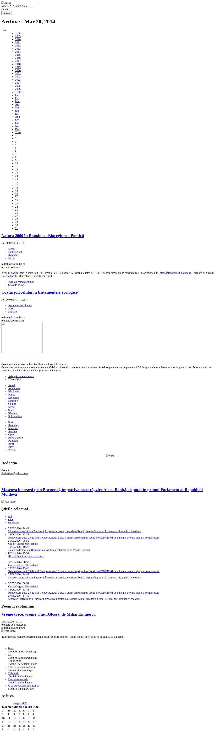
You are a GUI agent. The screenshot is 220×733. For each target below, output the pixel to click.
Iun (17, 110)
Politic (11, 394)
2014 (18, 51)
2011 (17, 42)
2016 (18, 57)
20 (16, 194)
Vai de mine (14, 660)
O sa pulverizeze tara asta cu (23, 685)
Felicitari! (13, 673)
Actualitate (14, 388)
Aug (17, 116)
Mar (17, 101)
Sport (11, 410)
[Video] (110, 455)
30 (20, 710)
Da (10, 654)
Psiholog (13, 440)
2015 (18, 54)
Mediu (11, 248)
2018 (18, 64)
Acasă (11, 385)
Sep (17, 119)
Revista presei (15, 437)
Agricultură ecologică (20, 305)
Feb (17, 98)
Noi (17, 126)
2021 (18, 73)
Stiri (10, 308)
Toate (18, 33)
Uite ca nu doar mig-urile (21, 667)
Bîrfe (11, 446)
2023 (18, 79)
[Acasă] (6, 2)
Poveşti (12, 450)
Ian (17, 95)
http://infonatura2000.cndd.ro (175, 272)
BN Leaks (13, 391)
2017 (18, 61)
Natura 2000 (15, 251)
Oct (17, 123)
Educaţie (13, 400)
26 (16, 212)
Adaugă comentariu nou (21, 281)
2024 (18, 82)
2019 (18, 67)
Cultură (12, 403)
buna (11, 648)
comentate (13, 522)
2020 (18, 70)
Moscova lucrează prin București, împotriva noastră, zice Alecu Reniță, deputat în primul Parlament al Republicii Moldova (74, 531)
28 (16, 219)
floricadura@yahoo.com (14, 473)
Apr (17, 104)
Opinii (11, 434)
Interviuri (13, 428)
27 (20, 725)
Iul (16, 113)
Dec (17, 129)
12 (16, 169)
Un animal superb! (18, 679)
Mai (17, 107)
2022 (18, 76)
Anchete (12, 431)
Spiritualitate (15, 416)
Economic (13, 397)
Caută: (5, 9)
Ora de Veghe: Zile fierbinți (23, 543)
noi (10, 516)
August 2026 (20, 703)
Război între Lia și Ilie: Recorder (26, 556)
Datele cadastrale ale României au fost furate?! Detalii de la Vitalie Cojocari (49, 550)
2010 (18, 39)
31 (16, 228)
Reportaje (13, 255)
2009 (18, 36)
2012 (18, 45)
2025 (18, 85)
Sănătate (12, 311)
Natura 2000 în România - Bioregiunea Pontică (42, 235)
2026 (18, 88)
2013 (18, 48)
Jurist (11, 443)
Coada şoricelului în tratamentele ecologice (39, 292)
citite (10, 519)
